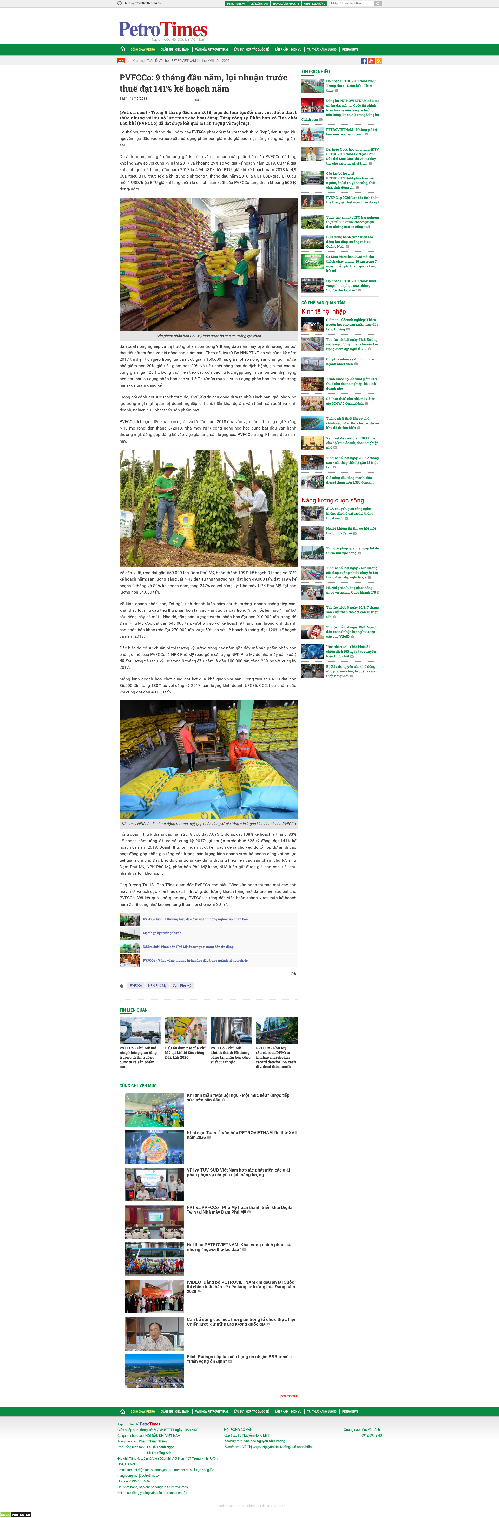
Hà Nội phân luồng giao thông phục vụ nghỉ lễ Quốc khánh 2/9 (351, 590)
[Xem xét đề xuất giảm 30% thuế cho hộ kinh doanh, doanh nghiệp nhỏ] (312, 443)
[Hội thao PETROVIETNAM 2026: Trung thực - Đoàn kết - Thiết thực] (312, 86)
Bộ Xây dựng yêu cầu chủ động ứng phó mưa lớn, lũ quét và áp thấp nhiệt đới (350, 671)
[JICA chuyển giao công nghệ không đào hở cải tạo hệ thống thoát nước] (312, 513)
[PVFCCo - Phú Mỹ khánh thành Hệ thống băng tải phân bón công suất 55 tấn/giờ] (231, 1030)
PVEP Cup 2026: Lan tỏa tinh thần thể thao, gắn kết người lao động (352, 200)
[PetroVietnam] (162, 31)
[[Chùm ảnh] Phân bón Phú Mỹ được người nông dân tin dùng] (130, 946)
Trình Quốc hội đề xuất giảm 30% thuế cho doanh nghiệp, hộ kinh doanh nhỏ (351, 384)
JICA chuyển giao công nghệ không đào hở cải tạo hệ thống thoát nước (349, 513)
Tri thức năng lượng (322, 49)
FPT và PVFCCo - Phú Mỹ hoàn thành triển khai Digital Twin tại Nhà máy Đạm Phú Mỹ (240, 1209)
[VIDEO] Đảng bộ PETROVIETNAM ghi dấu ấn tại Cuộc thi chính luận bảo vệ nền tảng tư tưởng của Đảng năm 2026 (241, 1287)
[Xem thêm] (289, 1396)
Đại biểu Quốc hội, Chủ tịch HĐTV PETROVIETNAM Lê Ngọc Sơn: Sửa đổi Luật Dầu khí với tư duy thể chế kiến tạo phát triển (352, 156)
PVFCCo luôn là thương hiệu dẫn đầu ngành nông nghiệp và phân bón (195, 919)
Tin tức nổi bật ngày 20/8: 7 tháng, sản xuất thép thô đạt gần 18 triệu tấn (352, 462)
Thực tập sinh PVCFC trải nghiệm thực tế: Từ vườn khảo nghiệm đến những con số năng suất (352, 222)
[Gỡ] (312, 403)
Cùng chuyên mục (138, 1086)
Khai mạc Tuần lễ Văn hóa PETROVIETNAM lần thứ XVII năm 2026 (181, 61)
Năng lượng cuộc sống (332, 500)
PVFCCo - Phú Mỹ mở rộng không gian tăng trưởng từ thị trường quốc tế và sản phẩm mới (138, 1057)
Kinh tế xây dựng (314, 3)
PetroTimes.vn (236, 3)
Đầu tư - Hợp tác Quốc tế (251, 49)
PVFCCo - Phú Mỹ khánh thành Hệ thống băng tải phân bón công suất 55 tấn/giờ (231, 1054)
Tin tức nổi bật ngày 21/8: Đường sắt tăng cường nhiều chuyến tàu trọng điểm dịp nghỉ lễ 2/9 (352, 344)
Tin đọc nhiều (315, 71)
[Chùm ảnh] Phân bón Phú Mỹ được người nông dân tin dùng (188, 947)
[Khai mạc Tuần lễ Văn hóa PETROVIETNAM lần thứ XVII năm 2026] (154, 1147)
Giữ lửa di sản (259, 3)
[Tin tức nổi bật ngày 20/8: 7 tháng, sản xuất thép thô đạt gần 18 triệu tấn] (312, 462)
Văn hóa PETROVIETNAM (211, 49)
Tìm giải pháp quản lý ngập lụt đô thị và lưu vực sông (352, 550)
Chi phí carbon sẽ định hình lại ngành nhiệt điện (350, 361)
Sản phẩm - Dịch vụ (287, 49)
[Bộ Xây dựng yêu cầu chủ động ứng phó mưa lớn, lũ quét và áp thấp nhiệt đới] (312, 671)
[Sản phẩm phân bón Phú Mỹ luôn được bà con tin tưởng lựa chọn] (209, 264)
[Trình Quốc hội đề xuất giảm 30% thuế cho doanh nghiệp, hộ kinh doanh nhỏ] (312, 384)
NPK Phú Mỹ (157, 986)
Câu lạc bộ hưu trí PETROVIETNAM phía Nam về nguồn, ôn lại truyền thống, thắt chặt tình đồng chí (350, 180)
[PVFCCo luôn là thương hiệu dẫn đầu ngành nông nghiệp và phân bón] (130, 919)
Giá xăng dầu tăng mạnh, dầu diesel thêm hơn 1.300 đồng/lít (350, 480)
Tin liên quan (134, 1010)
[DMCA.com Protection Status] (15, 1515)
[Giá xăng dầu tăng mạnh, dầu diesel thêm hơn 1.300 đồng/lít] (312, 482)
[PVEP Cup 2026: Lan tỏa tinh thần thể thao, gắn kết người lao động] (312, 202)
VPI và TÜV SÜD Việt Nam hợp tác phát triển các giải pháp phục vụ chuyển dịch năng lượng (238, 1172)
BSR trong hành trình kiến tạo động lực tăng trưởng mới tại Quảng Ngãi (349, 242)
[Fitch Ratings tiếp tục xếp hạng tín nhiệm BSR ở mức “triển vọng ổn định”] (154, 1371)
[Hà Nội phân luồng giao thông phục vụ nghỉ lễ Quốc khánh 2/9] (312, 592)
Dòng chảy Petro (143, 49)
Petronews (350, 49)
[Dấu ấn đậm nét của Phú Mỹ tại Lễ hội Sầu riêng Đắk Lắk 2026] (186, 1030)
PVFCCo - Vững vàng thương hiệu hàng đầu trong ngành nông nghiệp (195, 960)
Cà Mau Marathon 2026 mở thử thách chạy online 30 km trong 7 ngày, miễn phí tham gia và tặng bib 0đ (351, 263)
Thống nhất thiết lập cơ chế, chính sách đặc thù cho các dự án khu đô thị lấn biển (352, 423)
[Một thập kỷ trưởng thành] (130, 933)
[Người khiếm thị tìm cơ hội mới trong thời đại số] (312, 533)
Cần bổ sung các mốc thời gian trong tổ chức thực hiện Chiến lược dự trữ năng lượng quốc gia (242, 1321)
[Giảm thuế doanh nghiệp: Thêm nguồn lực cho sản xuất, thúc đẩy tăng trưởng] (312, 324)
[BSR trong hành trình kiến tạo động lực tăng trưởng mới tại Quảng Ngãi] (312, 242)
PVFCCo (136, 986)
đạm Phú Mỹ (182, 986)
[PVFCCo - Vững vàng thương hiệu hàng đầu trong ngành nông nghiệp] (130, 960)
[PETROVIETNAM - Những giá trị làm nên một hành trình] (312, 134)
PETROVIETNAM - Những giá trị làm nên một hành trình (351, 132)
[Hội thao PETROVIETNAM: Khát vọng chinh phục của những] (154, 1259)
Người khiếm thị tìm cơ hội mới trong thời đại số (351, 530)
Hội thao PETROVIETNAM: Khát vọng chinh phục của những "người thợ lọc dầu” (240, 1247)
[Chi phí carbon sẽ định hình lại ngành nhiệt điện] (312, 364)
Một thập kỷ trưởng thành (162, 933)
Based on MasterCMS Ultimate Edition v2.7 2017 (249, 1506)
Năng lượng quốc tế (286, 3)
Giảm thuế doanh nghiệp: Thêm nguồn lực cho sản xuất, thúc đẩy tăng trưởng (352, 324)
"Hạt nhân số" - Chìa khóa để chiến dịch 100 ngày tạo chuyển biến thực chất (351, 651)
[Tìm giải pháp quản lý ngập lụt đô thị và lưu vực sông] (312, 553)
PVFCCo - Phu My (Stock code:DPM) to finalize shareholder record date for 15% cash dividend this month (276, 1057)
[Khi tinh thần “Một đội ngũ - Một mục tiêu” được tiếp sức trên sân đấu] (154, 1110)
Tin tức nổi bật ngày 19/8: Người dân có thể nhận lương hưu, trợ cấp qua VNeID (351, 632)
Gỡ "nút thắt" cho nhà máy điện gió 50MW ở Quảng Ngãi (350, 401)
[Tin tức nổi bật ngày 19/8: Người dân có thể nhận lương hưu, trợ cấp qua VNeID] (312, 632)
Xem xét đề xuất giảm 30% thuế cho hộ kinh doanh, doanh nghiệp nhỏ (352, 443)
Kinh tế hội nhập (323, 311)
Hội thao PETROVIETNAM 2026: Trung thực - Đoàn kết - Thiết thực (351, 86)
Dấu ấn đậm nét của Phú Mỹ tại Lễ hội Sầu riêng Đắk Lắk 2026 (186, 1052)
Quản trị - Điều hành (175, 49)
